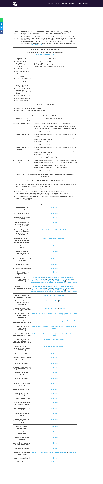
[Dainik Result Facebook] (1, 31)
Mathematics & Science (39, 314)
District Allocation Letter (57, 239)
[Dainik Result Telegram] (1, 23)
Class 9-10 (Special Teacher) (57, 452)
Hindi (35, 277)
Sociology (43, 281)
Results (57, 3)
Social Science (53, 314)
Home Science (71, 281)
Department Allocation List (57, 230)
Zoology (43, 279)
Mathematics (55, 277)
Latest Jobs (51, 3)
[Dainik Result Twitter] (1, 27)
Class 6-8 (35, 452)
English (40, 277)
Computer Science (37, 282)
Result (44, 230)
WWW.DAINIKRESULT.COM (36, 45)
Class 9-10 (43, 452)
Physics (63, 277)
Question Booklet (49, 295)
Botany (36, 279)
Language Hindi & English (68, 314)
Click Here (54, 207)
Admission (85, 3)
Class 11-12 (72, 452)
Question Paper (49, 339)
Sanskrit (47, 277)
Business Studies (60, 282)
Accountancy (49, 282)
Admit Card (64, 3)
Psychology (52, 281)
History (49, 279)
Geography (69, 279)
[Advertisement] (45, 21)
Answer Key (72, 3)
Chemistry (70, 277)
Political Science (58, 279)
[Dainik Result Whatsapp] (1, 19)
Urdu (56, 301)
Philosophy (61, 281)
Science (52, 326)
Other (54, 328)
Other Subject (72, 282)
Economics (35, 281)
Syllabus (79, 3)
